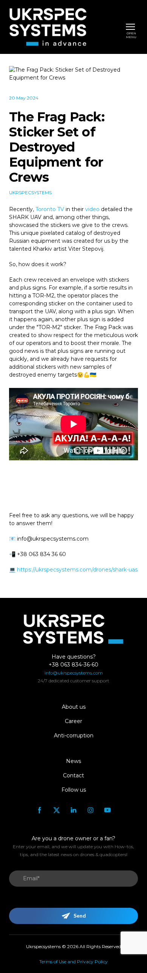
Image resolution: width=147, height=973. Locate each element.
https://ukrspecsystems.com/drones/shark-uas (77, 569)
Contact (73, 775)
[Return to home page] (48, 27)
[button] (39, 810)
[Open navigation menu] (130, 26)
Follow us (73, 789)
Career (73, 721)
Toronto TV (49, 209)
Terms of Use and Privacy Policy (73, 961)
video (93, 209)
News (73, 761)
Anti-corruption (73, 735)
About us (74, 706)
